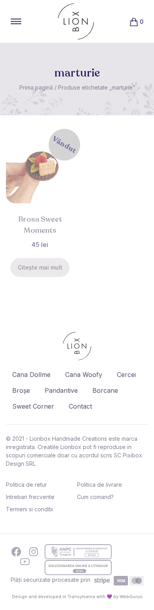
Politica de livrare (99, 484)
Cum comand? (95, 496)
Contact (80, 406)
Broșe (21, 390)
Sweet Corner (33, 406)
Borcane (105, 390)
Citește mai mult (40, 267)
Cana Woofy (83, 375)
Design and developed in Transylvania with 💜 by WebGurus (77, 596)
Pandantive (61, 390)
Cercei (126, 375)
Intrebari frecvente (30, 496)
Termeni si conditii (29, 509)
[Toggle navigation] (16, 21)
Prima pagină (36, 87)
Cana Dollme (31, 375)
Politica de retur (26, 484)
